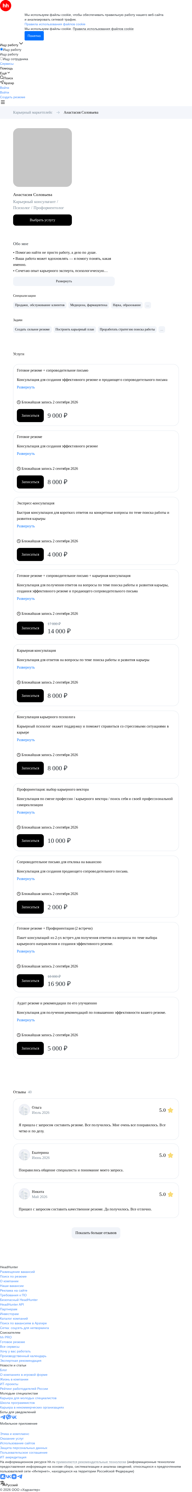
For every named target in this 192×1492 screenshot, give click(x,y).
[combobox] (9, 1484)
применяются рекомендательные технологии (91, 1462)
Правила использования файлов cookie (103, 29)
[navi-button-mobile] (3, 102)
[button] (4, 88)
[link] (6, 78)
